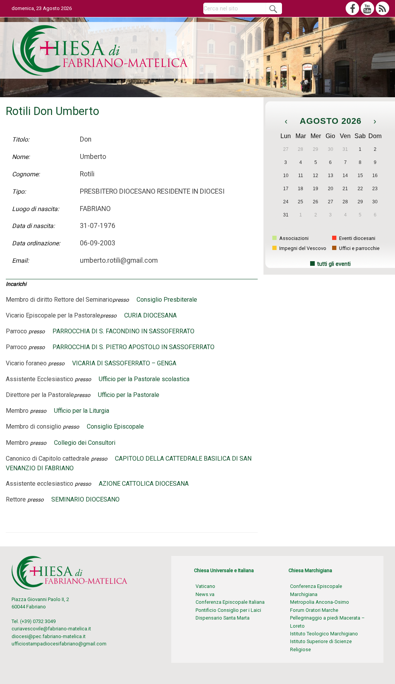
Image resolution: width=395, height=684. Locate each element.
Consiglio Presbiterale (167, 299)
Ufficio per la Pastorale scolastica (144, 379)
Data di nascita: (33, 226)
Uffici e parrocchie (359, 248)
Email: (20, 260)
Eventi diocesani (356, 238)
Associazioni (293, 238)
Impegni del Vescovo (302, 248)
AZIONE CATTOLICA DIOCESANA (144, 483)
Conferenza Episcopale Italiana (230, 602)
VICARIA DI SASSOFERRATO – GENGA (124, 363)
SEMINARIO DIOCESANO (85, 499)
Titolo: (20, 139)
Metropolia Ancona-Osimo (319, 602)
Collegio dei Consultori (84, 442)
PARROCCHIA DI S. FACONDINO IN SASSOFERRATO (123, 331)
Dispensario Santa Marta (223, 618)
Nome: (21, 156)
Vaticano (205, 586)
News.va (205, 594)
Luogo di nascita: (35, 209)
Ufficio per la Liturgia (81, 410)
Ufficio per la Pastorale (128, 395)
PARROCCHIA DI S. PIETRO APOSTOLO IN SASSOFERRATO (133, 347)
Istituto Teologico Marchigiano (324, 634)
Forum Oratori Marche (314, 610)
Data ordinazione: (36, 243)
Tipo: (19, 191)
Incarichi (16, 284)
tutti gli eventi (334, 264)
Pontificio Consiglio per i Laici (228, 610)
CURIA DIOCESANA (150, 315)
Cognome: (26, 174)
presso (121, 300)
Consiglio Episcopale (115, 426)
